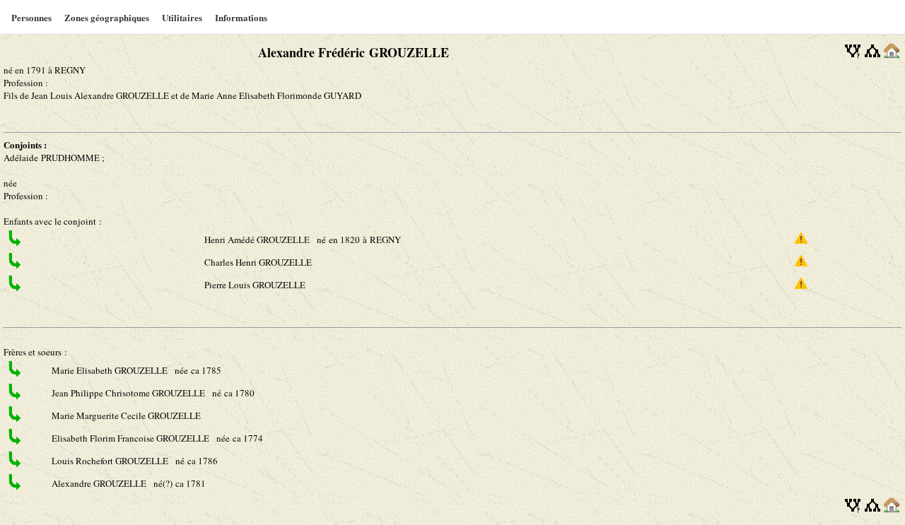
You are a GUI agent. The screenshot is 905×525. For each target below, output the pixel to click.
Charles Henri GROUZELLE (259, 262)
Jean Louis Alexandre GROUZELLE (101, 95)
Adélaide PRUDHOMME (52, 157)
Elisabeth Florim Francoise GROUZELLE (131, 438)
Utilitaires (182, 17)
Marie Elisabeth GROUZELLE (111, 370)
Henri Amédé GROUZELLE (258, 239)
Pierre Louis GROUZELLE (256, 284)
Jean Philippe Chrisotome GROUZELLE (129, 393)
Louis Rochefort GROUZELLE (111, 460)
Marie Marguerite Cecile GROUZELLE (127, 415)
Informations (241, 17)
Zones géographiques (106, 17)
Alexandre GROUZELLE (100, 483)
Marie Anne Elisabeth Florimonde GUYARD (276, 95)
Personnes (31, 17)
